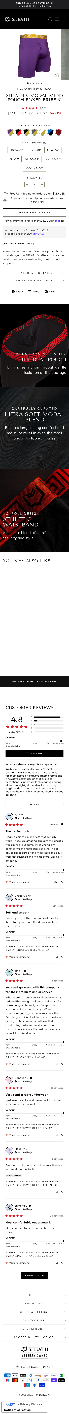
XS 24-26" (16, 150)
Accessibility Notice (34, 1337)
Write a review (34, 753)
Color (34, 125)
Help (33, 1295)
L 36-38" (13, 159)
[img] (47, 764)
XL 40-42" (32, 159)
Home (19, 89)
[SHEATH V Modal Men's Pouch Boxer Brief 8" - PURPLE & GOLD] (26, 644)
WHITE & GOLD (42, 132)
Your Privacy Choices (27, 1404)
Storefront (33, 1328)
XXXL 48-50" (34, 168)
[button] (28, 83)
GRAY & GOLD (34, 132)
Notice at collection (17, 1410)
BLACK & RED (18, 132)
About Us (34, 1303)
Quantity (34, 178)
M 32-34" (53, 150)
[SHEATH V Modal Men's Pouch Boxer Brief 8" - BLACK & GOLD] (34, 644)
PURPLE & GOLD (10, 132)
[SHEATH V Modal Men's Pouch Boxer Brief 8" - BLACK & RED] (30, 644)
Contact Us (34, 1320)
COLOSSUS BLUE (50, 132)
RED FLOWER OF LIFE (58, 132)
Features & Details (34, 272)
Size (32, 142)
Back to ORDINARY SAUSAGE (37, 681)
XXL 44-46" (53, 159)
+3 (42, 644)
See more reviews (35, 1275)
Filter (36, 804)
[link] (34, 108)
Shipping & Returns (34, 280)
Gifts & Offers (33, 1311)
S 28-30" (35, 150)
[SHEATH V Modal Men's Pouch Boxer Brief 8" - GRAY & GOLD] (38, 644)
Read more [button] (28, 1033)
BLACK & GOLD (26, 132)
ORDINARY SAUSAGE (38, 89)
